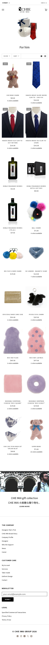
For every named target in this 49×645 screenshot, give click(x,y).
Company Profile (7, 537)
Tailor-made (6, 573)
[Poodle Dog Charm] (36, 296)
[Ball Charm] (36, 209)
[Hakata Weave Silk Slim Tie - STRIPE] (36, 122)
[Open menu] (5, 10)
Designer (5, 541)
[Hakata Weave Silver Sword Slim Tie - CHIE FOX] (36, 77)
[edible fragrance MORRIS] (13, 167)
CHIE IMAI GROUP (23, 631)
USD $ (43, 3)
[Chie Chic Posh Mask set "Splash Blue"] (13, 428)
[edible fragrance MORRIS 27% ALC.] (13, 209)
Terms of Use (6, 620)
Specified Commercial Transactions (14, 612)
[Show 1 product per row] (41, 56)
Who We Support (7, 545)
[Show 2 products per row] (45, 56)
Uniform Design (7, 576)
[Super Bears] (36, 428)
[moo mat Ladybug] (36, 339)
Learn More (24, 506)
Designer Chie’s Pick (9, 530)
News (4, 548)
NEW (5, 64)
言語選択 (5, 3)
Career (4, 552)
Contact (4, 580)
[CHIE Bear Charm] (13, 77)
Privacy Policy (7, 616)
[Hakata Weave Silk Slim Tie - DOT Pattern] (13, 122)
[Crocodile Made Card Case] (13, 296)
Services (5, 569)
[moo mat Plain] (13, 339)
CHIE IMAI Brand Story (9, 533)
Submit (8, 599)
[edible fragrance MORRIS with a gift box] (36, 167)
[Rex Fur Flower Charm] (13, 252)
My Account (6, 565)
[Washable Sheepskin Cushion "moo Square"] (13, 382)
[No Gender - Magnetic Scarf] (36, 252)
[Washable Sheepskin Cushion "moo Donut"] (36, 382)
